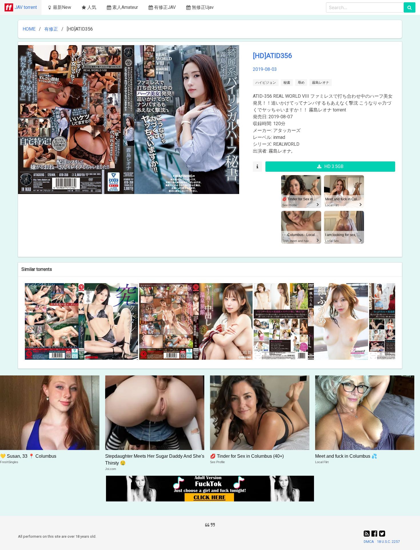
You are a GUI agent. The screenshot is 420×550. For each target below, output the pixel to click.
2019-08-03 (265, 69)
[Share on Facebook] (375, 534)
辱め (301, 83)
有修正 (51, 29)
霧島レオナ (320, 83)
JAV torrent (26, 7)
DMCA (369, 541)
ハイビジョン (265, 83)
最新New (62, 7)
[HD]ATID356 (272, 56)
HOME (29, 29)
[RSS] (367, 534)
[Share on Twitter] (382, 534)
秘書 (286, 83)
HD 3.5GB (333, 166)
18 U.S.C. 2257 (388, 541)
